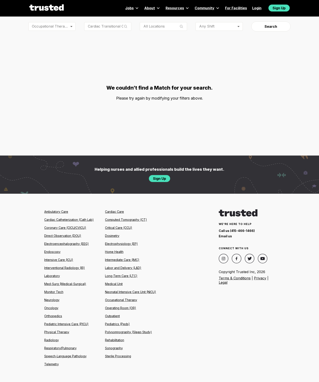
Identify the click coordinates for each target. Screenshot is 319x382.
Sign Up (279, 8)
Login (256, 8)
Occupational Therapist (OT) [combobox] (54, 26)
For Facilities (236, 8)
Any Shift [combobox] (206, 26)
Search (271, 26)
